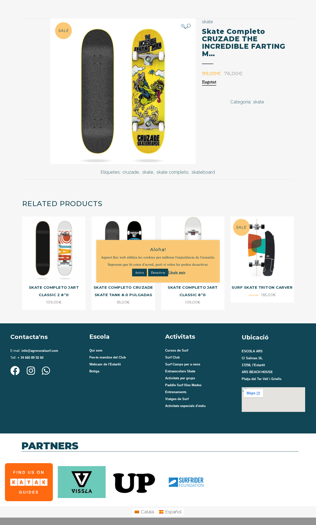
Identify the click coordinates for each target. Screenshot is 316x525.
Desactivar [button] (158, 272)
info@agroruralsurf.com (39, 351)
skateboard (203, 172)
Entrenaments (175, 392)
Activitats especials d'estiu (185, 406)
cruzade (130, 172)
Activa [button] (139, 272)
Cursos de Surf (176, 350)
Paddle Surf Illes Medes (183, 385)
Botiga (94, 371)
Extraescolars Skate (180, 371)
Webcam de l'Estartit (105, 364)
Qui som (95, 350)
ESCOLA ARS (252, 351)
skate (207, 21)
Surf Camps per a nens (182, 364)
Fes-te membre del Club (107, 357)
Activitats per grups (180, 378)
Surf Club (172, 357)
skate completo (172, 172)
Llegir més (176, 272)
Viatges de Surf (177, 399)
